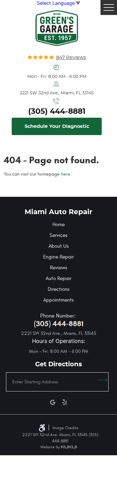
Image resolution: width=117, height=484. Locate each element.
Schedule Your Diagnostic (57, 126)
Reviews (58, 268)
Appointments (58, 300)
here (65, 174)
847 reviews (71, 57)
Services (59, 235)
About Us (59, 246)
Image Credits (65, 427)
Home (58, 225)
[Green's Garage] (56, 28)
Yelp (64, 402)
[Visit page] (102, 381)
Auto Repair (58, 279)
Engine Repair (58, 257)
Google (52, 402)
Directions (59, 289)
